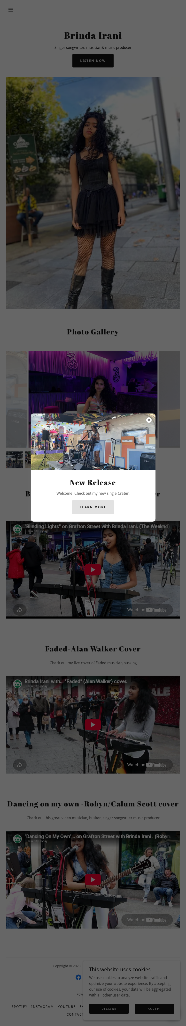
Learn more (93, 507)
